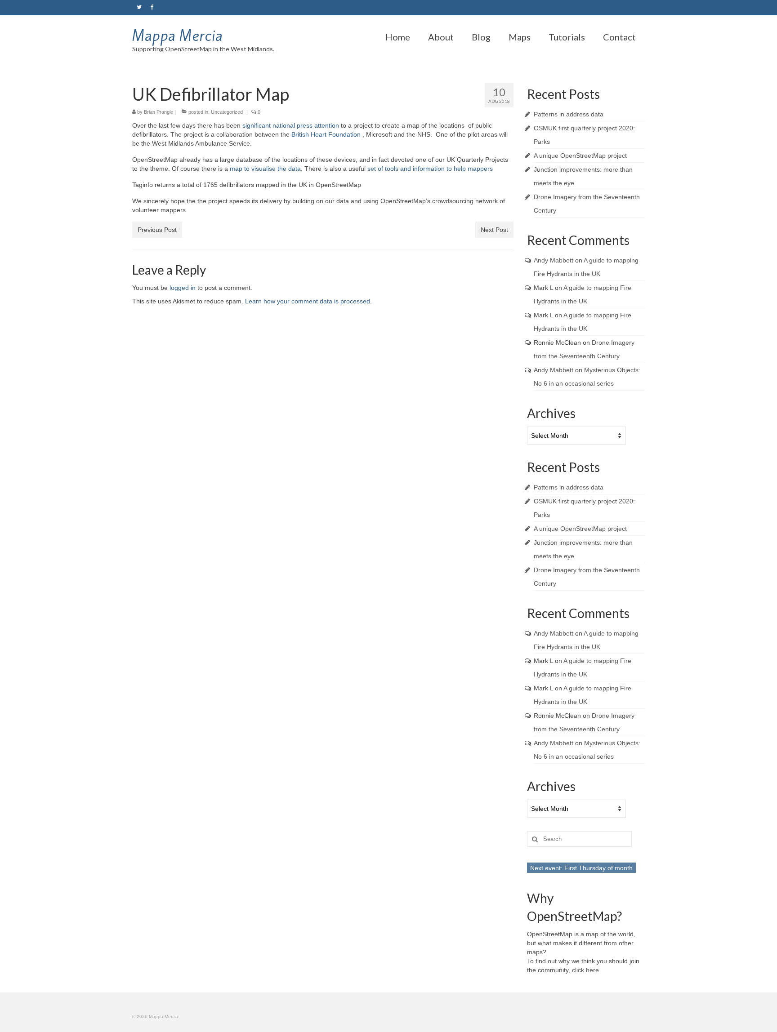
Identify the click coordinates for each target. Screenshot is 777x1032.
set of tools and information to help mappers (429, 168)
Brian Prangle (158, 112)
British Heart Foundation (326, 134)
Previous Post (157, 229)
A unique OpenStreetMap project (580, 155)
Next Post (494, 229)
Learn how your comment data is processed (307, 301)
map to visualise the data (265, 168)
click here (585, 970)
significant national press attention (290, 125)
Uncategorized (227, 112)
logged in (183, 287)
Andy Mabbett (553, 260)
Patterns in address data (568, 114)
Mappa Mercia (177, 35)
